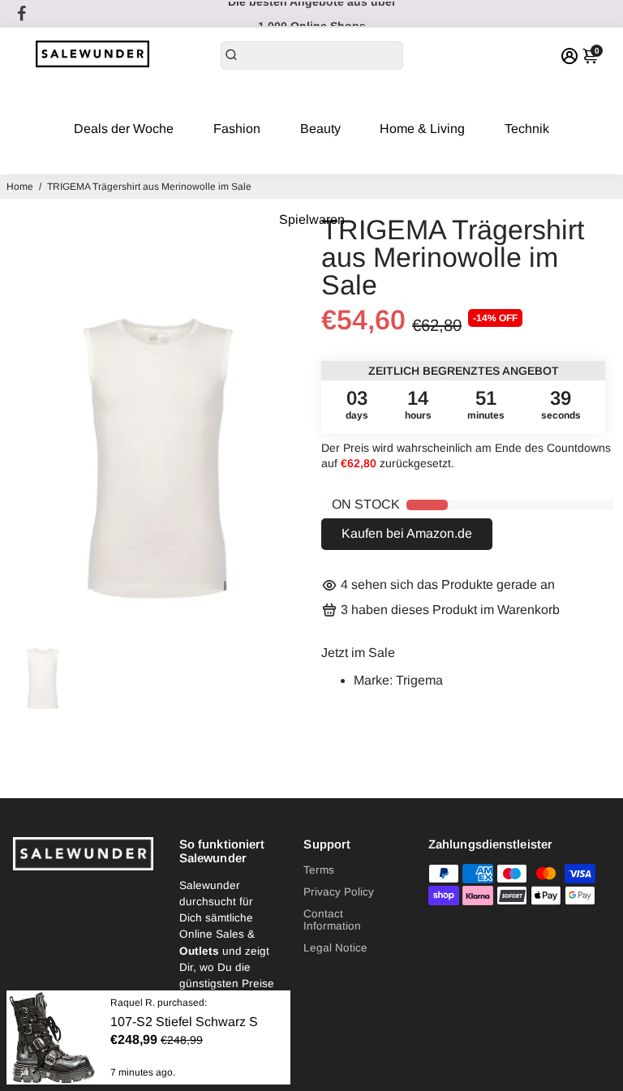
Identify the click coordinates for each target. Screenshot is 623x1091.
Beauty (320, 128)
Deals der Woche (124, 128)
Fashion (236, 128)
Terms (318, 870)
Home (19, 186)
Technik (527, 128)
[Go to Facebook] (22, 14)
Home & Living (422, 128)
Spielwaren (312, 219)
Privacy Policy (338, 892)
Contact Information (332, 920)
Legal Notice (335, 948)
